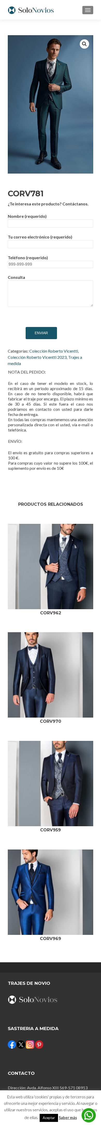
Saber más (68, 1117)
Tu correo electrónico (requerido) (40, 236)
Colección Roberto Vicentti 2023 (37, 357)
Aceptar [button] (49, 1118)
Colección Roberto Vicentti (53, 350)
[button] (84, 44)
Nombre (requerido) (27, 216)
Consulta (16, 277)
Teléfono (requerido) (28, 257)
